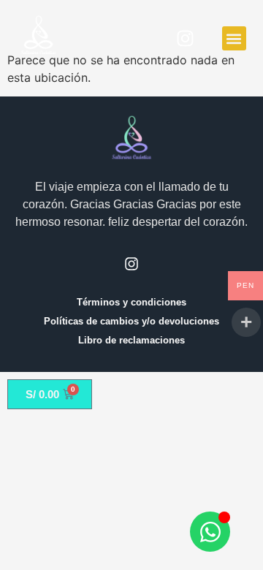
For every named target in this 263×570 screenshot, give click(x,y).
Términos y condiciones (131, 302)
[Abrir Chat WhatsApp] (210, 532)
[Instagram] (185, 38)
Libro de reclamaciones (131, 340)
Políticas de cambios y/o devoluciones (131, 321)
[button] (234, 38)
